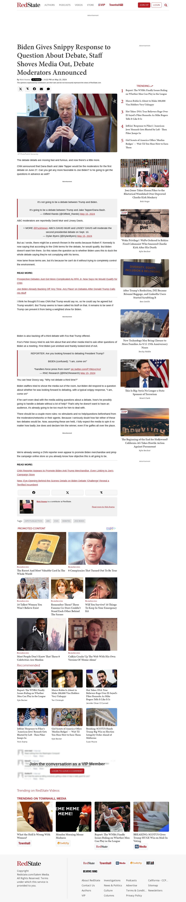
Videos (79, 5)
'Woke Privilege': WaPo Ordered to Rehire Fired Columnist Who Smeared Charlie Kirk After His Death (144, 243)
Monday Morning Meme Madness (69, 836)
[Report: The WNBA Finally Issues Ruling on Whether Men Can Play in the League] (32, 678)
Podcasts (65, 5)
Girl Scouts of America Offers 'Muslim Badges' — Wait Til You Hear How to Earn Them (67, 731)
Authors (50, 5)
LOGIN (156, 5)
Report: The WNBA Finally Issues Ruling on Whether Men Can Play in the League (31, 693)
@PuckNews (40, 228)
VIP (83, 895)
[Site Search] (166, 5)
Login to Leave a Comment (67, 771)
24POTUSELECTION (33, 521)
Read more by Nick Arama (103, 507)
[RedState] (28, 5)
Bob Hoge (145, 201)
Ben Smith (145, 301)
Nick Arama (25, 79)
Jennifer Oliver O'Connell (97, 703)
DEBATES (66, 521)
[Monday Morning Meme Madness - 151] (73, 817)
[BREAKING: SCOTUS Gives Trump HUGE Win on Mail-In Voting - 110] (151, 817)
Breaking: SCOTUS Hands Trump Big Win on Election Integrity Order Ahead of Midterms (100, 733)
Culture (108, 890)
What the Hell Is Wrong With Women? (33, 836)
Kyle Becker (22, 700)
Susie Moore (91, 742)
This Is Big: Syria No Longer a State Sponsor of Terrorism (144, 392)
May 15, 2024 (87, 214)
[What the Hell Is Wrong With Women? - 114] (35, 817)
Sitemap (153, 885)
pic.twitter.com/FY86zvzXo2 (86, 369)
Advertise (131, 885)
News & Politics (113, 885)
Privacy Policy (134, 895)
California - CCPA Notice (158, 880)
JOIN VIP (144, 5)
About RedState (91, 880)
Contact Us (88, 885)
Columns (109, 895)
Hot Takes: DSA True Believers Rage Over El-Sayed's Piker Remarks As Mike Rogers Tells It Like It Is (101, 694)
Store (90, 5)
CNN (56, 521)
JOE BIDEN (79, 521)
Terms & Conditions (136, 890)
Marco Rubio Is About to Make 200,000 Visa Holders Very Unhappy (65, 693)
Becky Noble (145, 351)
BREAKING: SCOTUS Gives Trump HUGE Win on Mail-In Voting (150, 838)
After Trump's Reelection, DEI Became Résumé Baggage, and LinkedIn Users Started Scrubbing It (145, 293)
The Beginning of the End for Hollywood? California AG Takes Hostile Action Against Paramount (145, 442)
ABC (48, 521)
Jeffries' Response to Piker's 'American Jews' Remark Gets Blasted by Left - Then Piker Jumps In (32, 733)
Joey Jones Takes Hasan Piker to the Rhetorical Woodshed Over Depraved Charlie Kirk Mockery (145, 193)
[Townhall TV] (116, 5)
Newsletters (155, 890)
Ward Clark (144, 398)
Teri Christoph (58, 700)
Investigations (112, 880)
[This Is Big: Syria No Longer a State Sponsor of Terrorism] (145, 373)
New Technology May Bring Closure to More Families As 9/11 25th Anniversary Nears (145, 344)
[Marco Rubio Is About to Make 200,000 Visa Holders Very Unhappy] (67, 678)
